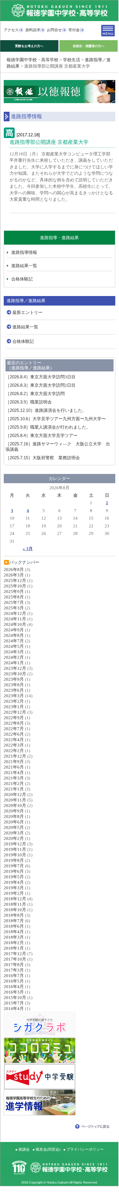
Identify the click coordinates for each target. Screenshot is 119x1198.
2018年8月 (14, 915)
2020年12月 (15, 794)
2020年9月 (14, 811)
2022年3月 (14, 745)
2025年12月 (15, 580)
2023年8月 (14, 684)
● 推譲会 (22, 1149)
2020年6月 (14, 822)
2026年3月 (14, 575)
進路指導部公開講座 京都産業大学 (49, 142)
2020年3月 (14, 833)
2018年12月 (15, 898)
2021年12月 (15, 756)
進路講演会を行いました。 (46, 410)
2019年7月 (14, 866)
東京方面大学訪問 (35, 393)
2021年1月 (14, 789)
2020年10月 (15, 805)
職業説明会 (28, 402)
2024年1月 (14, 663)
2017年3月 (14, 970)
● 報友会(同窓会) (46, 1149)
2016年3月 (14, 992)
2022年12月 (15, 712)
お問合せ (54, 30)
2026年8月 (14, 569)
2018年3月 (14, 937)
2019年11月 (15, 849)
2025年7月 (14, 602)
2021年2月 (14, 783)
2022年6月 (14, 734)
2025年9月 (14, 591)
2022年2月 (14, 750)
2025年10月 (15, 586)
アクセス (11, 30)
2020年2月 (14, 838)
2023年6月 (14, 690)
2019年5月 (14, 877)
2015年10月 (15, 997)
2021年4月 (14, 772)
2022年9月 (14, 717)
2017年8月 (14, 964)
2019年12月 (15, 844)
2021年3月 (14, 778)
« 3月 (28, 548)
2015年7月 (14, 1003)
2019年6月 (14, 871)
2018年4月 (14, 931)
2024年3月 (14, 652)
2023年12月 (15, 668)
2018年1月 (14, 948)
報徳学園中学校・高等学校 (32, 59)
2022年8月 (14, 723)
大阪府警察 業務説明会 (42, 457)
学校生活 (71, 59)
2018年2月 (14, 942)
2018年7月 (14, 920)
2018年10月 (15, 909)
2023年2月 (14, 701)
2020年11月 (15, 800)
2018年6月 (14, 926)
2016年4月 (14, 986)
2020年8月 (14, 816)
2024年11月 (15, 619)
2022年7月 (14, 728)
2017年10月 (15, 959)
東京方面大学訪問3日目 (40, 377)
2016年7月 (14, 975)
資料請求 (32, 30)
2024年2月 (14, 657)
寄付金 (74, 30)
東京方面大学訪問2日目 (40, 385)
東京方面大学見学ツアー (41, 435)
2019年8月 (14, 860)
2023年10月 (15, 673)
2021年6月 (14, 767)
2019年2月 (14, 893)
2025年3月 (14, 608)
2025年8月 (14, 597)
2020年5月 (14, 827)
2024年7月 (14, 641)
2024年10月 (15, 624)
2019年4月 (14, 882)
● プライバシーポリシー (83, 1149)
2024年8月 (14, 635)
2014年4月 (14, 1008)
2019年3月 (14, 888)
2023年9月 (14, 679)
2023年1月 (14, 706)
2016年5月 (14, 981)
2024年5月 (14, 646)
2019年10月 (15, 855)
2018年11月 (15, 904)
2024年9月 (14, 630)
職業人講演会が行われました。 (48, 427)
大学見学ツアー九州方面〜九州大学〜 (55, 418)
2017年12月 (15, 953)
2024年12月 (15, 613)
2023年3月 (14, 695)
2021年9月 (14, 761)
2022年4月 (14, 739)
